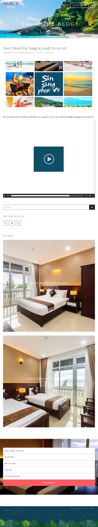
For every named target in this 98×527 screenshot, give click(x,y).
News (50, 53)
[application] (49, 159)
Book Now (79, 5)
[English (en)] (63, 5)
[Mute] (90, 196)
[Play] (5, 196)
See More (49, 288)
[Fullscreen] (93, 196)
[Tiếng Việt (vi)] (67, 5)
